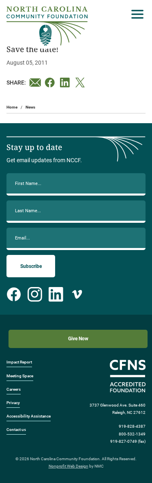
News (30, 107)
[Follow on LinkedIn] (56, 294)
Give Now (78, 339)
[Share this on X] (81, 82)
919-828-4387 (132, 426)
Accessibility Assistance (28, 416)
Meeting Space (19, 376)
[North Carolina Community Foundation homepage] (47, 26)
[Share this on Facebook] (51, 82)
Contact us (16, 429)
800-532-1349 (132, 434)
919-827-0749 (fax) (128, 441)
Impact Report (19, 362)
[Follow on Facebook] (13, 294)
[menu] (135, 14)
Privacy (13, 402)
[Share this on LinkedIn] (66, 82)
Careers (13, 389)
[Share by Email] (35, 82)
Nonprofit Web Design (68, 466)
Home (11, 107)
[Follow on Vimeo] (77, 294)
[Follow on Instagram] (35, 294)
